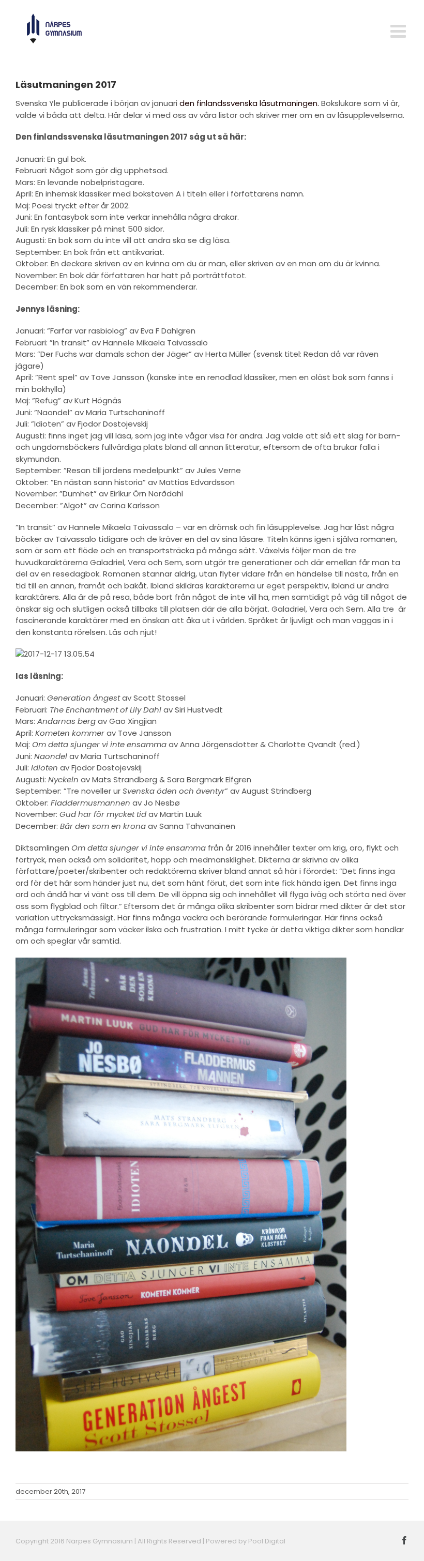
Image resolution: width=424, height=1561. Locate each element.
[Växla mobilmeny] (399, 31)
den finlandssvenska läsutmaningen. (250, 103)
